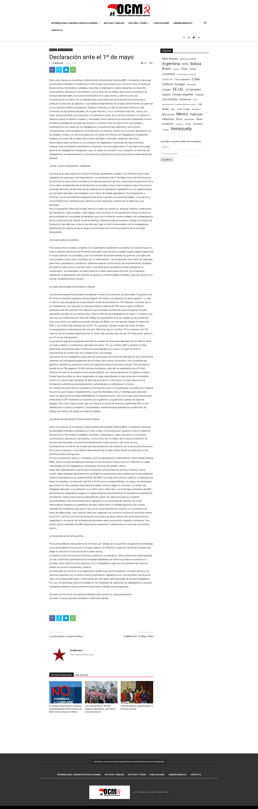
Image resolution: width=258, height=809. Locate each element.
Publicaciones (161, 23)
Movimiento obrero (75, 45)
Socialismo (167, 123)
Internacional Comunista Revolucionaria (74, 23)
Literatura (196, 109)
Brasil (166, 68)
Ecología (180, 84)
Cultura (167, 84)
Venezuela (181, 128)
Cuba (196, 78)
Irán (200, 104)
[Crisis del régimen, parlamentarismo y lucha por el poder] (137, 692)
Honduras (185, 99)
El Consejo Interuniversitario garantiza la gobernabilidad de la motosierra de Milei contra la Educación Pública (65, 709)
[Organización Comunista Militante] (129, 10)
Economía (191, 84)
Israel (165, 109)
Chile (184, 68)
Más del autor (82, 675)
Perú (179, 119)
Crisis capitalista (182, 79)
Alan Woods (170, 58)
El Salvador (193, 89)
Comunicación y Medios (186, 74)
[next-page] (56, 718)
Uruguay (165, 129)
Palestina (168, 119)
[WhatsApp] (73, 70)
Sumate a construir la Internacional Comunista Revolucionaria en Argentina (129, 761)
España (166, 94)
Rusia (199, 119)
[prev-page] (51, 718)
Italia (173, 109)
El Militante (58, 63)
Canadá (176, 69)
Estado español (182, 94)
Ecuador (166, 89)
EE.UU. (178, 89)
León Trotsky (183, 109)
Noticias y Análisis (114, 23)
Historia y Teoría (137, 23)
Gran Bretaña (169, 99)
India (195, 99)
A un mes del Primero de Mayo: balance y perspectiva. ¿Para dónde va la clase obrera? (100, 709)
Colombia (168, 73)
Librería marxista (182, 23)
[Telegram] (194, 37)
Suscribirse (167, 159)
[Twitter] (198, 37)
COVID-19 (167, 79)
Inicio (51, 45)
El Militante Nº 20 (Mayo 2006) (138, 636)
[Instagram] (189, 37)
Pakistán (196, 114)
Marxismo (168, 114)
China (192, 68)
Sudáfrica (179, 124)
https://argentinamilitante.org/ (81, 655)
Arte (185, 63)
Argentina (171, 63)
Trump (188, 124)
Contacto (57, 30)
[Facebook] (184, 37)
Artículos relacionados (61, 675)
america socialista (188, 58)
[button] (205, 23)
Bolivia (195, 63)
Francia (199, 94)
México (182, 113)
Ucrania (197, 123)
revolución (189, 119)
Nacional (60, 45)
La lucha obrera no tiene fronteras (66, 636)
